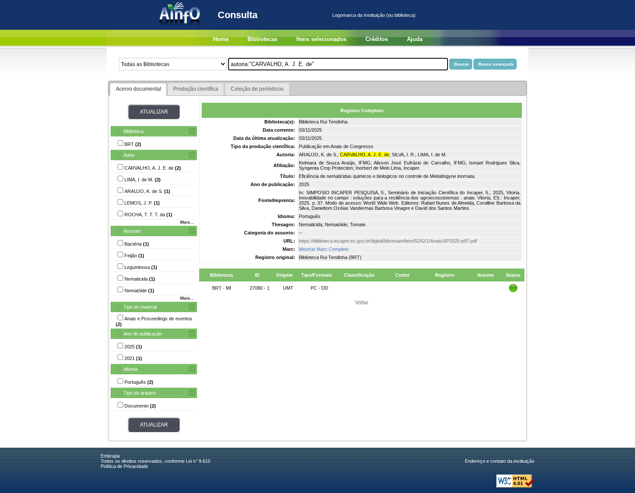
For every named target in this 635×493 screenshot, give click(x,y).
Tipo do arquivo (140, 392)
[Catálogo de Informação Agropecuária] (180, 28)
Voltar (361, 303)
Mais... (187, 222)
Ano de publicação (143, 333)
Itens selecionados (321, 39)
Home (221, 39)
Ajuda (414, 39)
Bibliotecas (262, 39)
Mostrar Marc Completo (324, 249)
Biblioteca (133, 131)
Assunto (132, 231)
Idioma (130, 369)
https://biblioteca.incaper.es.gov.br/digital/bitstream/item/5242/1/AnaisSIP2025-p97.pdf (388, 240)
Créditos (376, 39)
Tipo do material (140, 307)
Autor (129, 155)
